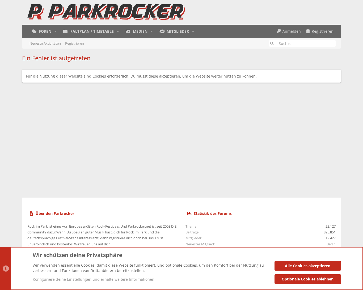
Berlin (331, 244)
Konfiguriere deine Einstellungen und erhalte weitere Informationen (93, 279)
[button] (55, 31)
